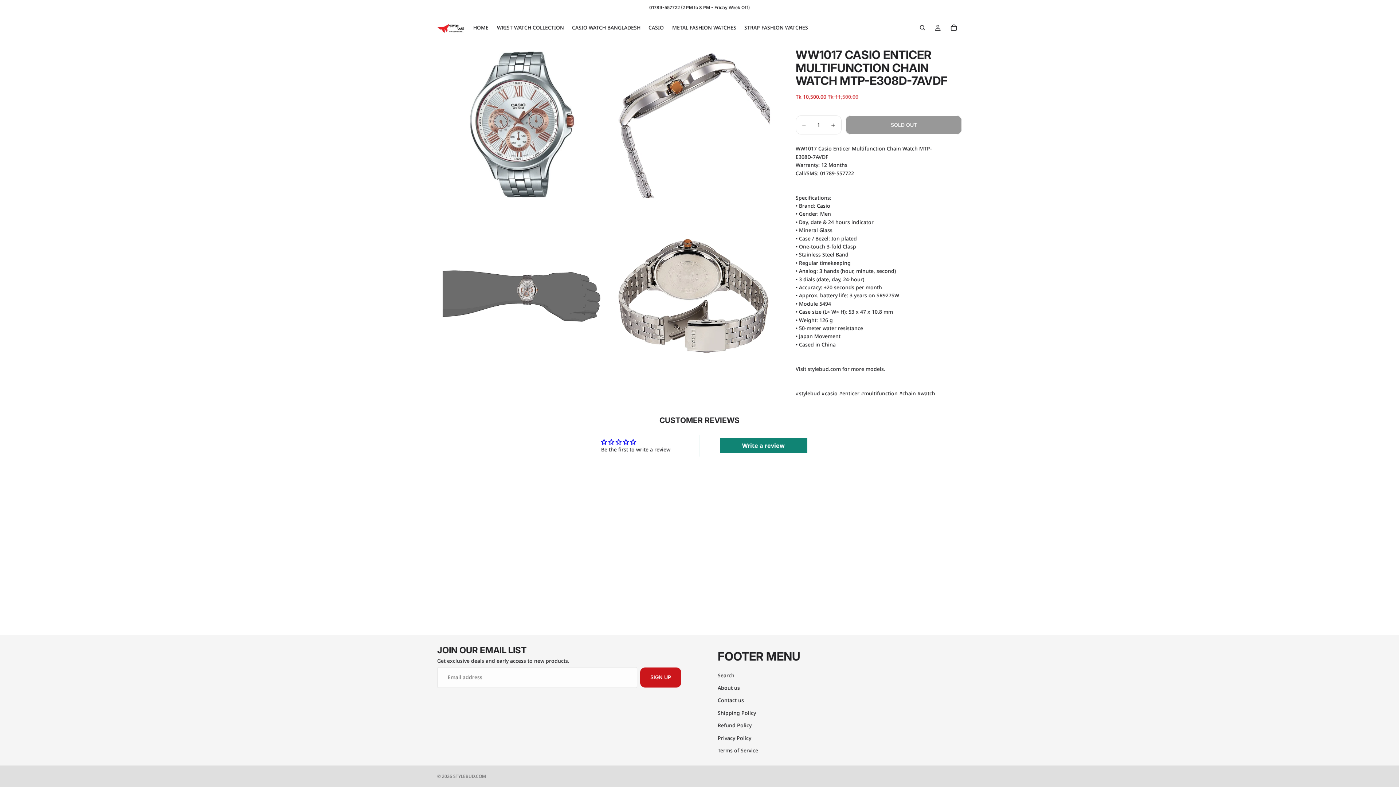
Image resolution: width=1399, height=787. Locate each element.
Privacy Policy (734, 737)
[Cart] (954, 28)
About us (729, 687)
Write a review (763, 446)
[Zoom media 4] (693, 296)
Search (726, 675)
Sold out (904, 125)
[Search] (922, 28)
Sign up (660, 677)
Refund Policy (735, 725)
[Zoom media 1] (522, 125)
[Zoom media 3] (522, 296)
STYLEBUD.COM (469, 776)
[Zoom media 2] (693, 125)
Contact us (731, 700)
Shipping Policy (737, 712)
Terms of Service (738, 750)
